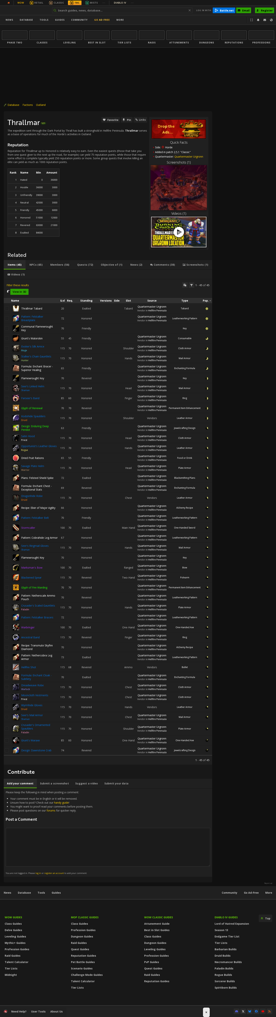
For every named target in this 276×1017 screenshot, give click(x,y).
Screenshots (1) (179, 162)
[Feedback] (265, 20)
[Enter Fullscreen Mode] (251, 20)
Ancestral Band (30, 637)
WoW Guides (13, 917)
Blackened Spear (31, 577)
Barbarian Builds (226, 949)
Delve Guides (13, 930)
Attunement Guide (157, 923)
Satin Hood (28, 436)
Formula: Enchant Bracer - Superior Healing (37, 368)
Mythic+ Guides (15, 943)
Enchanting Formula (184, 368)
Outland (41, 105)
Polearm (184, 577)
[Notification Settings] (258, 20)
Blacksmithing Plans (184, 477)
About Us (56, 1011)
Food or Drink (184, 458)
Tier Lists (11, 968)
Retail (38, 2)
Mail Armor (185, 358)
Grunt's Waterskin (32, 338)
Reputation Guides (83, 955)
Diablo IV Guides (226, 917)
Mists (94, 2)
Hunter (25, 360)
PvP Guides (151, 962)
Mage (24, 350)
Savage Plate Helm (32, 466)
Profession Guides (17, 949)
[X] (243, 1011)
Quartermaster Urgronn (188, 156)
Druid (24, 420)
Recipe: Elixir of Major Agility (38, 508)
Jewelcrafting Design (184, 428)
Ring (184, 398)
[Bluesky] (250, 1011)
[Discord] (236, 1011)
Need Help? (18, 1011)
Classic (59, 2)
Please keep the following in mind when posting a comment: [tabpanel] (49, 832)
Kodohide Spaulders (33, 416)
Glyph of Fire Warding (34, 587)
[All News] (9, 3)
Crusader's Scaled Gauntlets (38, 605)
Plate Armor (184, 467)
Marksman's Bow (31, 567)
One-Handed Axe (185, 627)
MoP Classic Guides (85, 917)
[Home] (25, 10)
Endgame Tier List (227, 936)
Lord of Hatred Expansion (232, 923)
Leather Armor (184, 418)
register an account (54, 873)
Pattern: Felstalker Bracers (37, 617)
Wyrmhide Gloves (31, 705)
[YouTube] (263, 1011)
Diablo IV (124, 2)
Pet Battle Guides (83, 962)
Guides (60, 19)
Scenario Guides (82, 968)
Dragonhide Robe (32, 496)
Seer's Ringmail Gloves (35, 546)
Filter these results (18, 285)
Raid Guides (12, 955)
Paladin (25, 609)
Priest (24, 440)
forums (51, 810)
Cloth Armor (184, 348)
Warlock (25, 689)
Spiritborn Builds (226, 987)
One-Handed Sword (184, 527)
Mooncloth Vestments (34, 695)
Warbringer (28, 627)
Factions (28, 105)
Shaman (25, 390)
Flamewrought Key (32, 378)
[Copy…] (185, 285)
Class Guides (13, 923)
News (9, 19)
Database (26, 19)
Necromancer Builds (228, 962)
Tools (41, 892)
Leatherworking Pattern (184, 318)
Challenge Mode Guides (87, 975)
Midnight (11, 975)
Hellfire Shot (28, 667)
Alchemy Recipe (184, 507)
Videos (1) (178, 213)
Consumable (185, 338)
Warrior (25, 470)
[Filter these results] (191, 285)
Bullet (185, 667)
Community (79, 19)
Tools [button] (44, 19)
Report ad (268, 883)
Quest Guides (80, 949)
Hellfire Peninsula (157, 310)
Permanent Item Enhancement (185, 408)
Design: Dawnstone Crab (36, 750)
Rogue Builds (223, 975)
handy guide (61, 802)
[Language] (271, 20)
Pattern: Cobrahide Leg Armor (39, 537)
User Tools (38, 1011)
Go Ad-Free (102, 19)
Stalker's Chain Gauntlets (36, 356)
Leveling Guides (15, 936)
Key (185, 328)
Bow (184, 567)
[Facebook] (256, 1011)
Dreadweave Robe (32, 685)
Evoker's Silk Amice (32, 346)
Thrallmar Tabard (31, 308)
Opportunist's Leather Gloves (39, 446)
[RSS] (269, 1011)
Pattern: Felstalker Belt (35, 517)
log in (38, 873)
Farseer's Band (30, 398)
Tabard (185, 308)
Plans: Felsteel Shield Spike (37, 478)
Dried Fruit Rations (32, 458)
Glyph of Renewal (31, 408)
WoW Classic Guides (158, 917)
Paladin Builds (224, 968)
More (268, 892)
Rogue (24, 450)
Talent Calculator (16, 962)
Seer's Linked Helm (32, 386)
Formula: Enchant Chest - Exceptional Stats (36, 487)
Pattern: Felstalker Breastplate (32, 318)
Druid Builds (223, 955)
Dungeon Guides (82, 936)
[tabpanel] (108, 522)
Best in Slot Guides (157, 930)
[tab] (15, 264)
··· (104, 2)
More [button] (120, 19)
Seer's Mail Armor (32, 715)
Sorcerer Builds (225, 981)
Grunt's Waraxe (30, 740)
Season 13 (221, 930)
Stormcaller (28, 527)
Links (142, 119)
